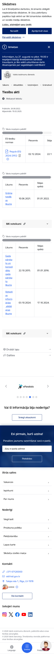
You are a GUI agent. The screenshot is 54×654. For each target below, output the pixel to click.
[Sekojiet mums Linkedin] (30, 614)
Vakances (8, 482)
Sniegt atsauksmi (27, 417)
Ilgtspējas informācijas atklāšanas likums (9, 302)
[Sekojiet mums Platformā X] (11, 614)
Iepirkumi (8, 490)
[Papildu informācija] (8, 159)
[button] (24, 224)
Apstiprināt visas (40, 30)
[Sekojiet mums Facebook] (17, 614)
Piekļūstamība (11, 536)
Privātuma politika (13, 527)
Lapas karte (9, 544)
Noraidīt (14, 30)
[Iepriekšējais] (6, 386)
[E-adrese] (8, 586)
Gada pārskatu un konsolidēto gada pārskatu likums (9, 270)
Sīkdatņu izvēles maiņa (15, 553)
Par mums (9, 499)
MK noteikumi (13, 223)
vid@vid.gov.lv (13, 576)
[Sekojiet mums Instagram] (4, 614)
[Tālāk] (48, 386)
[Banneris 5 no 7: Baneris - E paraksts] (27, 386)
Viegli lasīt (8, 519)
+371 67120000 (14, 571)
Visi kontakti (17, 595)
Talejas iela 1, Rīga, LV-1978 (19, 581)
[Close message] (49, 47)
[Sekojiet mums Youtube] (24, 614)
